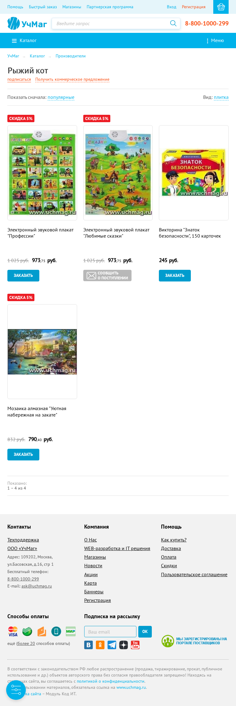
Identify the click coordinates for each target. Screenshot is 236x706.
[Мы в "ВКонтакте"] (88, 645)
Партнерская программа (110, 7)
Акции (91, 574)
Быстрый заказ (43, 7)
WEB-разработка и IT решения (117, 548)
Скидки (169, 565)
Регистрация (194, 7)
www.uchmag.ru (131, 687)
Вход (171, 7)
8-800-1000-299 (207, 23)
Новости (93, 565)
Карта (90, 583)
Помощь (15, 7)
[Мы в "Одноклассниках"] (100, 645)
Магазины (71, 7)
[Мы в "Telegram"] (112, 645)
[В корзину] (221, 7)
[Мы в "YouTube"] (135, 645)
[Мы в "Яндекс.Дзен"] (123, 645)
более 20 (26, 643)
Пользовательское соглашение (194, 574)
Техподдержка (23, 540)
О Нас (90, 540)
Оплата (168, 557)
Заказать (23, 275)
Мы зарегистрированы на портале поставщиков (194, 641)
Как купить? (174, 540)
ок (145, 631)
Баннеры (94, 591)
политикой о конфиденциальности (110, 681)
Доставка (171, 548)
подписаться (19, 79)
